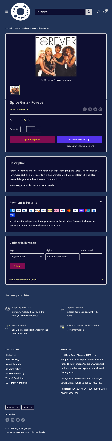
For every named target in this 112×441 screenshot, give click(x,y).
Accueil (8, 28)
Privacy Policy (12, 359)
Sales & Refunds (13, 364)
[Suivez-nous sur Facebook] (7, 420)
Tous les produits (21, 28)
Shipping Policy (12, 368)
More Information (75, 329)
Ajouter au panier (32, 139)
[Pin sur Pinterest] (90, 109)
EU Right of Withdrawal (16, 382)
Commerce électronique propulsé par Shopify (25, 432)
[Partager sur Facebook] (85, 109)
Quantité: (14, 129)
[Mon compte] (98, 11)
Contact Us (10, 354)
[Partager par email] (100, 109)
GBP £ (25, 407)
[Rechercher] (89, 12)
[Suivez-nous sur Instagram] (12, 420)
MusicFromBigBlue (19, 109)
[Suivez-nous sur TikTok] (23, 420)
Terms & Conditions (14, 378)
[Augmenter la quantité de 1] (38, 129)
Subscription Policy (14, 373)
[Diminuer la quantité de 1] (23, 129)
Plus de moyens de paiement (80, 145)
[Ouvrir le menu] (6, 12)
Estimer (17, 266)
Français (10, 407)
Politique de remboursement (23, 279)
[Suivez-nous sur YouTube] (18, 420)
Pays (12, 250)
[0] (104, 11)
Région (48, 250)
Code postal (87, 250)
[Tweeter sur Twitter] (95, 109)
